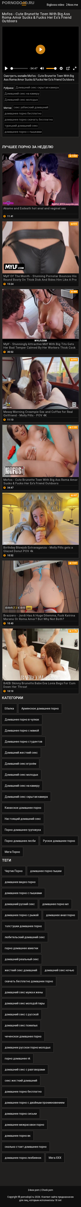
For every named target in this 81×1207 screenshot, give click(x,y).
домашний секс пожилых (21, 1025)
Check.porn (47, 1190)
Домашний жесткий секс (21, 752)
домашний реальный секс (22, 959)
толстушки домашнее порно (23, 926)
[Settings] (61, 68)
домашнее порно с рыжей (22, 915)
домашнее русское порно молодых (28, 1047)
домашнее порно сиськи (21, 1113)
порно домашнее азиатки (21, 948)
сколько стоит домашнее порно (26, 1146)
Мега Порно (12, 851)
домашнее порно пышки (46, 871)
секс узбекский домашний (31, 107)
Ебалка (9, 708)
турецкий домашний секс (21, 125)
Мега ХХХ (55, 1157)
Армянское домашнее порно (40, 708)
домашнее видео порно (20, 882)
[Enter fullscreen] (75, 68)
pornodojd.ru (27, 1197)
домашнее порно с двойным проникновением (34, 1102)
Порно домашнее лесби (20, 840)
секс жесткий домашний (21, 1080)
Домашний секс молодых (21, 99)
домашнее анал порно (60, 915)
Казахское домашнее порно (23, 807)
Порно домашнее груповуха (23, 829)
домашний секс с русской (22, 1014)
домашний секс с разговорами (25, 1069)
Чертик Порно (14, 871)
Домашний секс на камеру (22, 93)
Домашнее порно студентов (23, 741)
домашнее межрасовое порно (24, 1124)
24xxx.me (72, 4)
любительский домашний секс (25, 937)
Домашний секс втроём (20, 763)
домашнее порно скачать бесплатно (29, 119)
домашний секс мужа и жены (24, 992)
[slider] (19, 68)
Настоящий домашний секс (23, 818)
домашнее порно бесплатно (23, 113)
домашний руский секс (20, 904)
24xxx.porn (34, 1190)
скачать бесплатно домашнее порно (29, 981)
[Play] (6, 68)
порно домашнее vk (17, 1058)
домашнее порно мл (55, 904)
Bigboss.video (55, 4)
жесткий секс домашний (21, 970)
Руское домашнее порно (59, 840)
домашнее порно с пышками (23, 131)
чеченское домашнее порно (23, 1036)
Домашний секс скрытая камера (37, 87)
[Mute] (42, 68)
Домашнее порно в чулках (22, 719)
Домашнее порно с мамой (22, 730)
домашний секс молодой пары (25, 1003)
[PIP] (68, 68)
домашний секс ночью (59, 970)
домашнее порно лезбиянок (23, 1157)
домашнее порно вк (17, 1135)
